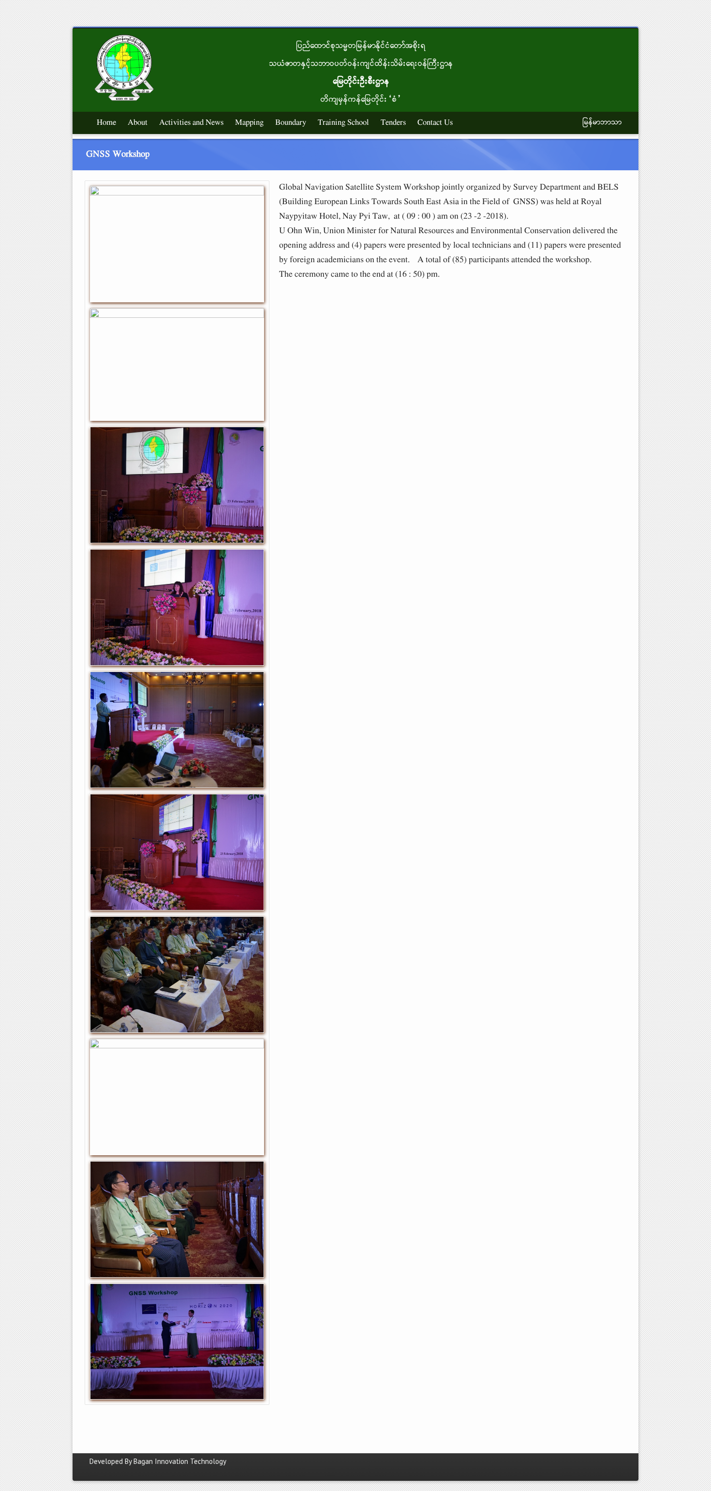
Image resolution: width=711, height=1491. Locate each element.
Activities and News (191, 123)
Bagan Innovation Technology (179, 1461)
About (138, 123)
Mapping (249, 123)
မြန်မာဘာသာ (602, 122)
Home (106, 123)
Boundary (290, 123)
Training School (343, 123)
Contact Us (435, 123)
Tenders (393, 123)
